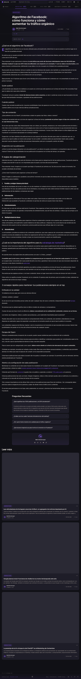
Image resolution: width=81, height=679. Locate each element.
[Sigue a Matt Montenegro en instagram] (38, 442)
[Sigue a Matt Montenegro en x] (40, 442)
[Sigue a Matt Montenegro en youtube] (43, 442)
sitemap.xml (9, 673)
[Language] (74, 2)
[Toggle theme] (78, 2)
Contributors (53, 676)
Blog (47, 676)
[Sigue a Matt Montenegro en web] (35, 442)
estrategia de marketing (53, 242)
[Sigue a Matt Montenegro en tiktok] (46, 442)
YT (74, 676)
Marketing (16, 12)
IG (68, 676)
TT (77, 676)
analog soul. (10, 676)
